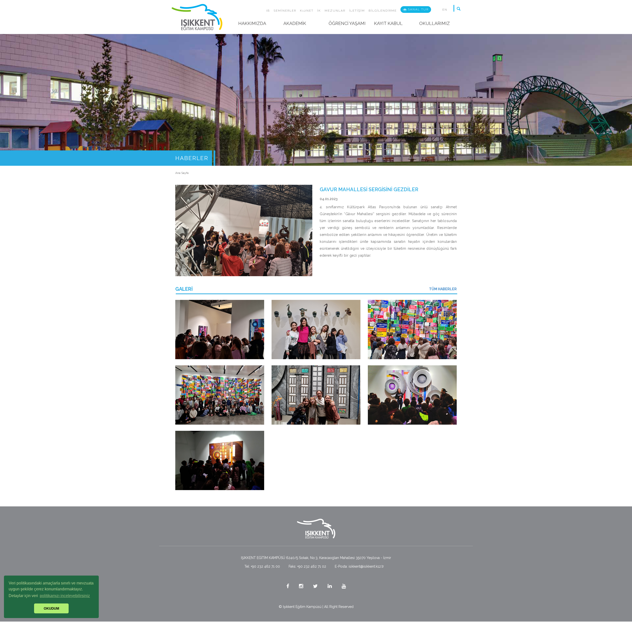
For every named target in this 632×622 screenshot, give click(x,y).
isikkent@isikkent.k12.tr (366, 566)
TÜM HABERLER (443, 289)
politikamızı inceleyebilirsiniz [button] (65, 596)
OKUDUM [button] (51, 608)
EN (444, 9)
